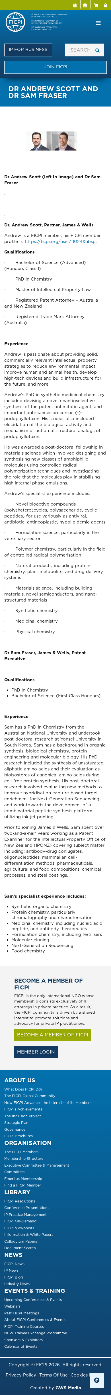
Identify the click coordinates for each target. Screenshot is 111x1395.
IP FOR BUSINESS (28, 49)
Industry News (17, 1284)
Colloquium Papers (20, 1241)
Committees (14, 1172)
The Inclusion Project (22, 1116)
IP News (11, 1270)
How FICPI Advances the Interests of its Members (47, 1103)
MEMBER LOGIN (36, 1052)
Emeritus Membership (23, 1179)
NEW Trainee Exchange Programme (35, 1333)
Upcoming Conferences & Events (33, 1300)
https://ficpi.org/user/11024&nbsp (60, 241)
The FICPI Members (21, 1152)
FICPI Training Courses (24, 1326)
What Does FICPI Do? (23, 1089)
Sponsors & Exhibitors (23, 1340)
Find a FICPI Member (22, 1185)
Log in (106, 4)
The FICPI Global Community (29, 1096)
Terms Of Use (53, 1375)
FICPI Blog (13, 1277)
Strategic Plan (16, 1122)
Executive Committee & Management (36, 1165)
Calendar (75, 4)
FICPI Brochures (18, 1136)
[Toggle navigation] (98, 23)
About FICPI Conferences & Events (34, 1320)
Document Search (20, 1248)
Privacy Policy (21, 1375)
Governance (14, 1129)
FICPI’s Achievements (23, 1109)
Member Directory (85, 4)
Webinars (12, 1306)
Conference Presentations (26, 1208)
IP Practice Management (25, 1214)
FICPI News (14, 1264)
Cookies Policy (86, 1375)
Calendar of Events (20, 1346)
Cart (96, 4)
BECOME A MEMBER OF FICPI (52, 1035)
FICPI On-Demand (20, 1221)
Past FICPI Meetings (21, 1313)
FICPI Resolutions (19, 1201)
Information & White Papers (28, 1234)
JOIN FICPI (55, 66)
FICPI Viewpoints (19, 1228)
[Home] (39, 22)
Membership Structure (23, 1158)
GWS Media (68, 1387)
